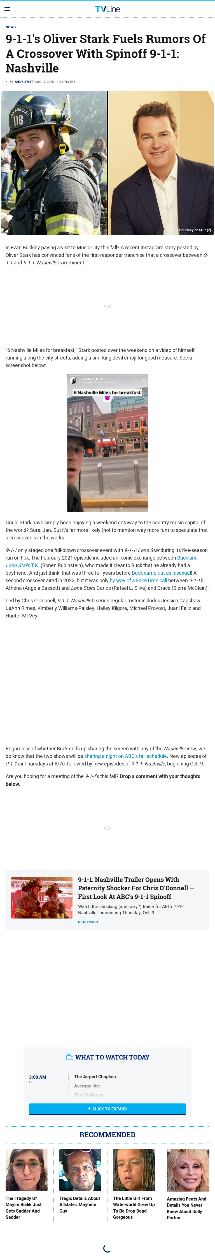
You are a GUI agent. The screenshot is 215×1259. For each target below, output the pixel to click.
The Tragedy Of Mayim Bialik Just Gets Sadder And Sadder (23, 1207)
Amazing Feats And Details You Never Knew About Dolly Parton (186, 1208)
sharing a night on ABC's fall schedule (125, 756)
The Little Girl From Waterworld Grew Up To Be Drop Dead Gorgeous (134, 1207)
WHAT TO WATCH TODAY (112, 1057)
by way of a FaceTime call (138, 580)
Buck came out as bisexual (161, 572)
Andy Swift (24, 81)
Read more (88, 921)
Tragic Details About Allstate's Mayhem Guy (79, 1204)
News (11, 27)
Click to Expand (110, 1109)
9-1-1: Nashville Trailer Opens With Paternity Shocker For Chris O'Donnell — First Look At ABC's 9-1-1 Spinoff (136, 888)
